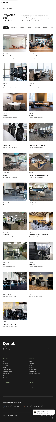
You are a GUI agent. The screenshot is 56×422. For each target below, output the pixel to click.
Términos (5, 415)
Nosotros (31, 367)
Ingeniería (45, 27)
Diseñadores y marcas (34, 373)
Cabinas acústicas (7, 371)
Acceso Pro (5, 385)
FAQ (4, 391)
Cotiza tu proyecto (46, 348)
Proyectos (31, 361)
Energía (22, 27)
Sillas (4, 361)
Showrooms (32, 385)
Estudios (29, 27)
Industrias (37, 27)
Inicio (4, 8)
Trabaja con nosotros (34, 387)
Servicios (31, 363)
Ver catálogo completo (8, 377)
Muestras (5, 389)
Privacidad (10, 415)
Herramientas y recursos (9, 387)
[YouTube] (9, 349)
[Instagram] (6, 349)
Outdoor (5, 375)
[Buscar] (49, 2)
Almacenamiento (7, 369)
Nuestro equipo (33, 369)
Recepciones (6, 373)
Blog (30, 365)
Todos (6, 27)
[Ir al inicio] (5, 2)
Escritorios (5, 365)
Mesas (4, 367)
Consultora (14, 27)
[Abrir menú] (53, 2)
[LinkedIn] (3, 349)
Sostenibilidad (32, 371)
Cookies (15, 415)
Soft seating (6, 363)
